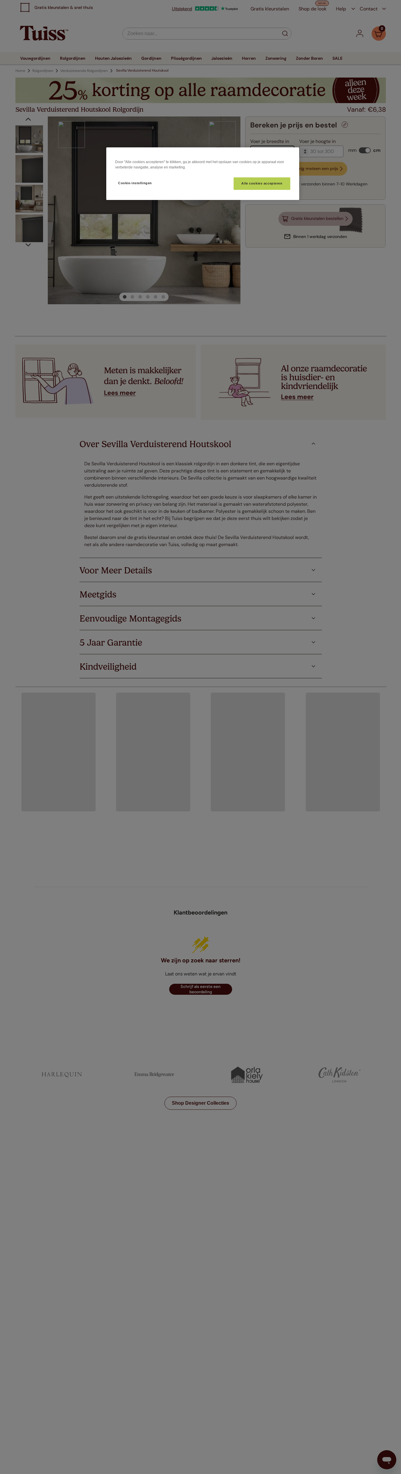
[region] (202, 173)
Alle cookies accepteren (261, 183)
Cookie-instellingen (135, 183)
